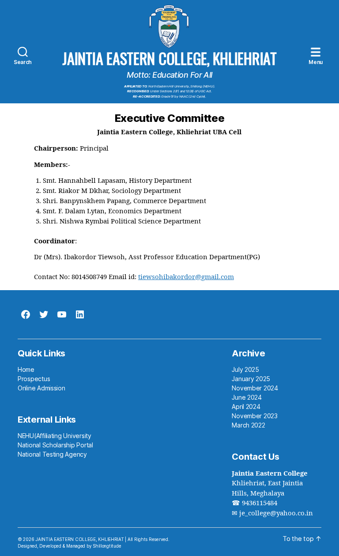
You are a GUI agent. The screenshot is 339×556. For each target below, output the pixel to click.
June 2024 (247, 397)
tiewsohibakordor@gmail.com (186, 277)
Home (26, 369)
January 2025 (251, 378)
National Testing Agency (52, 454)
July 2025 (245, 369)
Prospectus (34, 378)
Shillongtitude (107, 545)
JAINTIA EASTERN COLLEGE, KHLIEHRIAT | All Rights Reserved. (102, 539)
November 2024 (255, 388)
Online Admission (41, 388)
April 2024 (246, 406)
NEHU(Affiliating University (54, 435)
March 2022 (248, 425)
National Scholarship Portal (55, 445)
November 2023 (255, 416)
